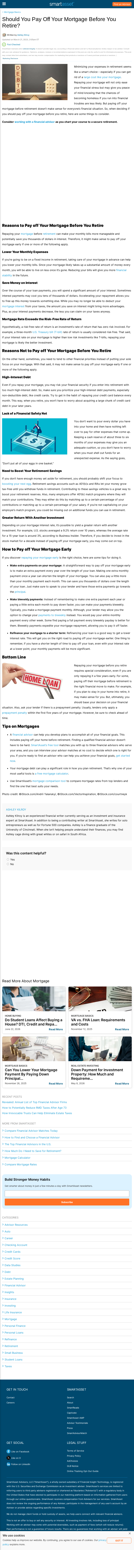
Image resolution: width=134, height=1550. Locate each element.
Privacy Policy (74, 1456)
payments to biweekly (52, 615)
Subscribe (67, 1202)
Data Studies (12, 1265)
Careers (11, 1402)
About (70, 1402)
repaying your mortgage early (40, 557)
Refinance (11, 1339)
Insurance (10, 1298)
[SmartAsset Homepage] (62, 4)
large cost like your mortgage (102, 77)
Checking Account (16, 1245)
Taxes (8, 1366)
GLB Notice (72, 1466)
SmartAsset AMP (75, 1418)
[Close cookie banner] (129, 1533)
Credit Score (12, 1258)
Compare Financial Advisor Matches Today (31, 1130)
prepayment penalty (14, 712)
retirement (49, 233)
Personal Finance (15, 1325)
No (11, 864)
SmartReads (73, 1407)
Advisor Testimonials (77, 1423)
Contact (11, 1397)
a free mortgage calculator (51, 773)
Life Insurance (13, 1312)
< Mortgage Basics (11, 12)
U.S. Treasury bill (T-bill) (47, 332)
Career (9, 1238)
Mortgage (11, 1319)
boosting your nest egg (16, 483)
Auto (7, 1231)
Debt (8, 1272)
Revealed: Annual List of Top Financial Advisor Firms (34, 1102)
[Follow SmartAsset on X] (8, 1458)
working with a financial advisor (35, 121)
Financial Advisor (15, 1285)
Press (70, 1428)
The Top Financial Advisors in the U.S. (28, 1144)
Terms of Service (75, 1450)
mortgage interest (13, 306)
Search (70, 1397)
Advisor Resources (16, 1224)
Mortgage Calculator (17, 1157)
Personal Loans (14, 1332)
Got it (119, 1540)
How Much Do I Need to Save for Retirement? (33, 1151)
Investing (10, 1305)
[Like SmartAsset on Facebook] (8, 1451)
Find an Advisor (122, 4)
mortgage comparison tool (49, 781)
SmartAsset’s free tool (45, 745)
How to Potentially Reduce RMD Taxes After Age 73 (34, 1107)
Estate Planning (14, 1278)
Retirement (11, 1346)
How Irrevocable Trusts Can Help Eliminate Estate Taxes (37, 1113)
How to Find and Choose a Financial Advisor (32, 1137)
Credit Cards (12, 1251)
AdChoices (72, 1461)
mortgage (27, 233)
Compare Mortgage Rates (21, 1164)
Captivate (72, 1412)
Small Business (14, 1352)
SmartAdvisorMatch (77, 1433)
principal (20, 591)
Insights (9, 1292)
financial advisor (23, 734)
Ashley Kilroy (16, 809)
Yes (12, 859)
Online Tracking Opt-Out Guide (83, 1471)
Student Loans (13, 1359)
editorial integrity (29, 49)
